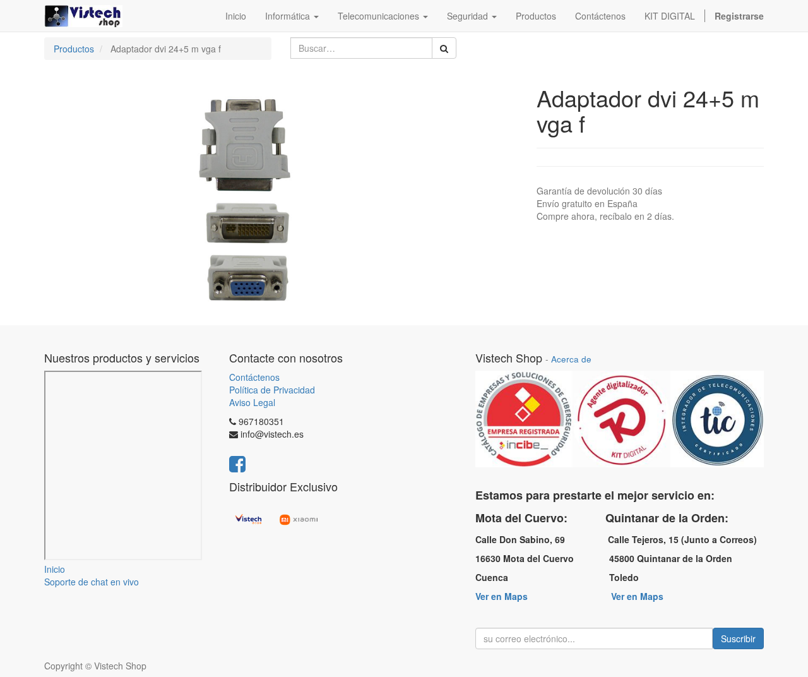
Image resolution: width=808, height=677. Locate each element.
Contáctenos (254, 377)
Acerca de (571, 359)
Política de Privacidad (272, 389)
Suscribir (738, 638)
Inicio (54, 569)
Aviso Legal (252, 402)
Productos (74, 48)
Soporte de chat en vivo (91, 581)
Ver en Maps (501, 596)
